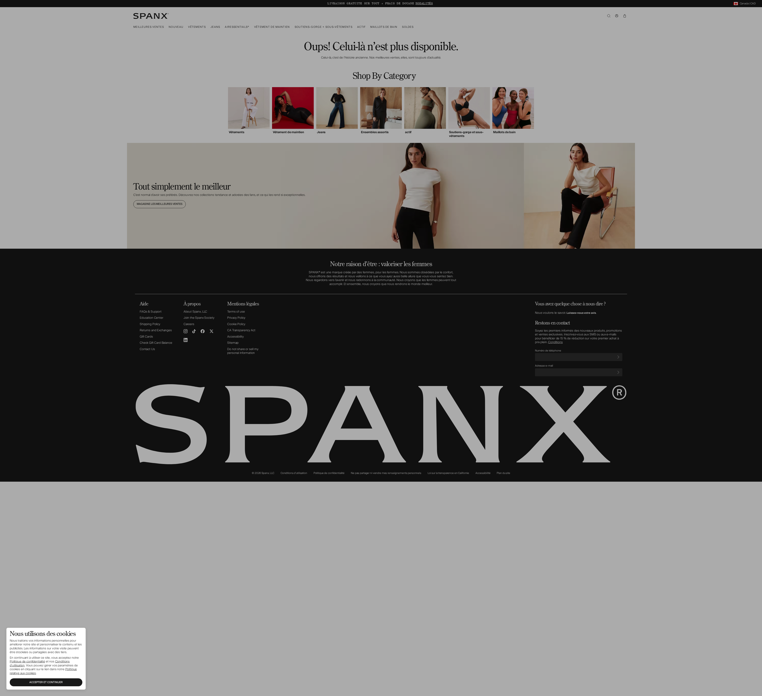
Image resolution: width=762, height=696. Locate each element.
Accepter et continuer (46, 682)
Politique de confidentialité (27, 661)
